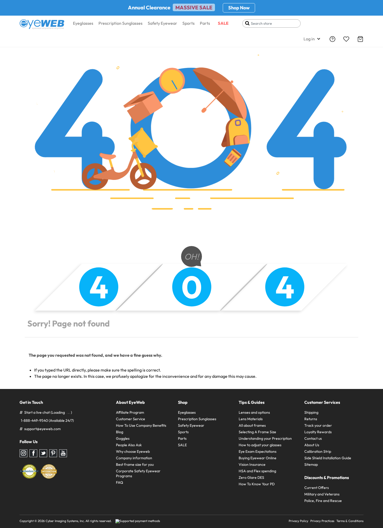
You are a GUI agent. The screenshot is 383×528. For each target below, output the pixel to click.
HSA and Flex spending (257, 471)
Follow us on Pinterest (53, 453)
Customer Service (130, 419)
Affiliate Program (130, 412)
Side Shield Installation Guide (327, 458)
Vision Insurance (252, 464)
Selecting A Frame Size (257, 432)
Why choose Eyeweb (133, 451)
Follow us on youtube (63, 453)
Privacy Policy (298, 521)
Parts (205, 23)
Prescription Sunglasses (120, 23)
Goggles (122, 438)
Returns (310, 419)
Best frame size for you (135, 464)
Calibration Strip (317, 451)
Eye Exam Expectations (257, 451)
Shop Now (239, 8)
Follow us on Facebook (33, 453)
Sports (188, 23)
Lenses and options (254, 412)
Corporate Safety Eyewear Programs (138, 473)
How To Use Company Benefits (141, 425)
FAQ (119, 482)
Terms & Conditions (349, 521)
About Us (311, 445)
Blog (119, 432)
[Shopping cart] (360, 39)
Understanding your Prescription (265, 438)
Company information (134, 458)
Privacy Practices (322, 521)
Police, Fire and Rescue (323, 500)
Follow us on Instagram (23, 453)
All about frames (252, 425)
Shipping (311, 412)
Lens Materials (251, 419)
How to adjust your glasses (260, 445)
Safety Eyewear (162, 23)
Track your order (318, 425)
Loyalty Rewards (318, 432)
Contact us (313, 438)
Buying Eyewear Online (257, 458)
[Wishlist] (346, 39)
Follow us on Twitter (43, 453)
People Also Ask (129, 445)
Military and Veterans (321, 494)
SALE (223, 23)
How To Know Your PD (257, 484)
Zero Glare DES (251, 477)
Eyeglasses (83, 23)
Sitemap (311, 464)
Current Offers (316, 487)
